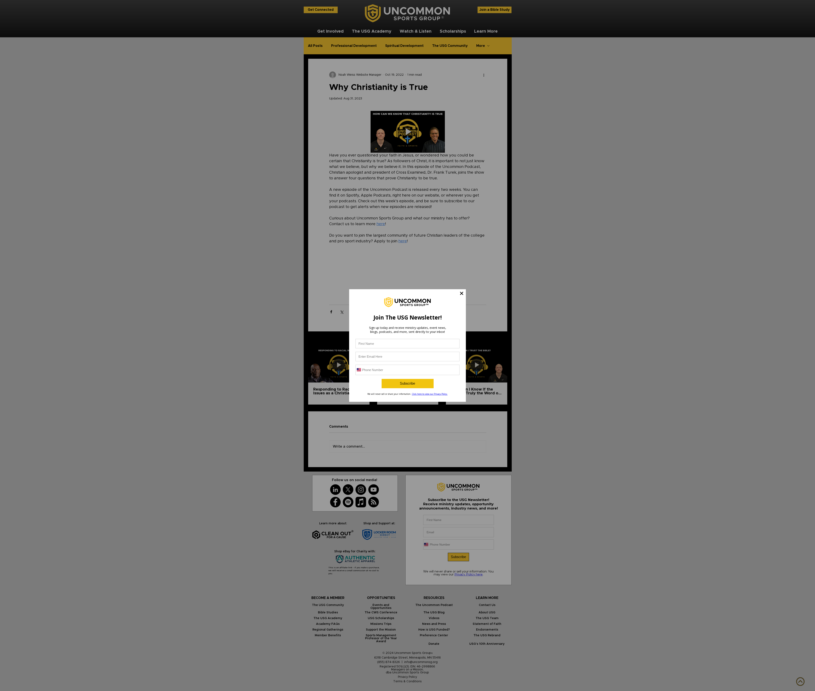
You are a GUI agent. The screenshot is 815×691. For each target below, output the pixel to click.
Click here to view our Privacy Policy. (430, 393)
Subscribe (407, 383)
